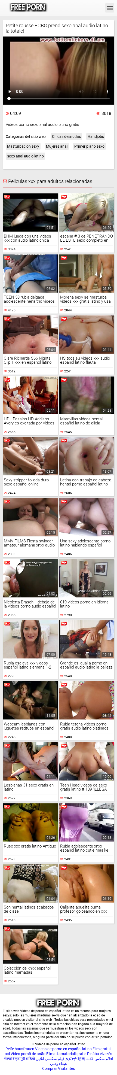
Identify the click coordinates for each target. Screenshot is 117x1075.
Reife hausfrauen (19, 1049)
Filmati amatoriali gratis (66, 1054)
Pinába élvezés (99, 1054)
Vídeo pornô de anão (28, 1054)
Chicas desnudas (66, 136)
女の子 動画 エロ (79, 1058)
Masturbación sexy (23, 146)
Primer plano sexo (89, 146)
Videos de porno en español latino (63, 1049)
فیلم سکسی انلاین (50, 1058)
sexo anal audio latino (25, 156)
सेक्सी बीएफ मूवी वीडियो (19, 1058)
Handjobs (96, 136)
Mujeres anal (56, 146)
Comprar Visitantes (58, 1068)
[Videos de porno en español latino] (28, 8)
